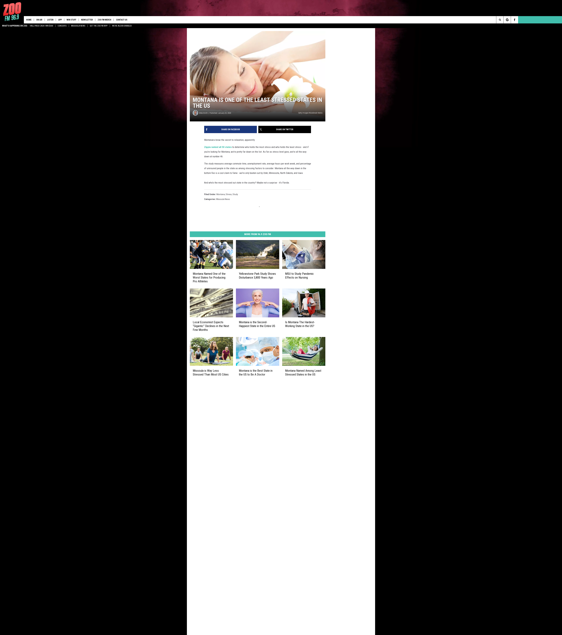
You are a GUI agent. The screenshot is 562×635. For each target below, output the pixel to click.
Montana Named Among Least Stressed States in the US (303, 372)
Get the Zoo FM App (99, 26)
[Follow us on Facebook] (514, 19)
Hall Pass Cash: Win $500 (41, 26)
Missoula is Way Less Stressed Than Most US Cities (211, 372)
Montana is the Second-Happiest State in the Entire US (257, 324)
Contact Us (121, 20)
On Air (39, 20)
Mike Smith (203, 113)
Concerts (62, 26)
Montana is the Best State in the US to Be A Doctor (256, 372)
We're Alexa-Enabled (122, 26)
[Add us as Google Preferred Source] (507, 19)
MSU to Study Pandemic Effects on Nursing (299, 275)
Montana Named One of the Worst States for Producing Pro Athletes (209, 277)
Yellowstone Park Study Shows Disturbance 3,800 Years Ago (257, 275)
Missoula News (78, 26)
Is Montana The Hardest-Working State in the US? (300, 324)
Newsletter (87, 20)
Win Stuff (71, 20)
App (60, 20)
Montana (220, 194)
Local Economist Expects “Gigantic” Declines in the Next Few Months (211, 326)
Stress (229, 194)
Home (28, 20)
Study (235, 194)
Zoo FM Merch (104, 20)
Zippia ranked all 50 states (218, 147)
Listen (50, 20)
